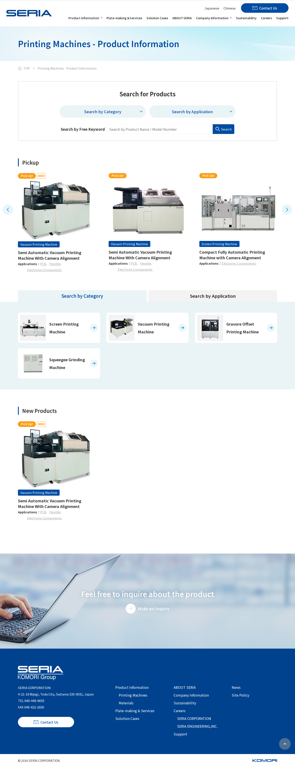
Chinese (230, 8)
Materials (126, 702)
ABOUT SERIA (182, 18)
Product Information (83, 18)
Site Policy (240, 695)
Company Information (212, 18)
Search (226, 129)
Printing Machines (133, 695)
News (236, 687)
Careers (266, 18)
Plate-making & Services (124, 18)
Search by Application (213, 296)
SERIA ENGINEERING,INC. (197, 726)
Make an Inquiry (153, 608)
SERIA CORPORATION (194, 718)
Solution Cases (157, 18)
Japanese (212, 8)
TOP (27, 68)
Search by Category (82, 296)
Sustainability (246, 18)
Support (282, 18)
